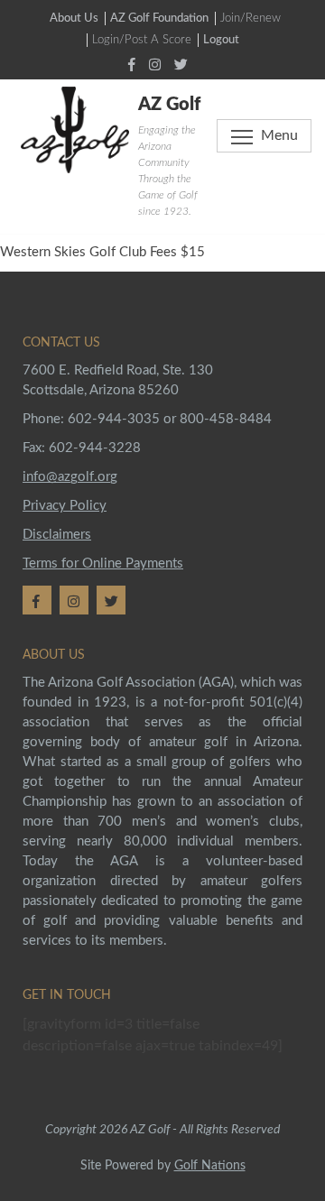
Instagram (159, 63)
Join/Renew (250, 18)
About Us (74, 18)
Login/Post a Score (141, 40)
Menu (279, 135)
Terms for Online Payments (103, 563)
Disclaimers (57, 534)
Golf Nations (210, 1165)
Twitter (186, 63)
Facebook (133, 63)
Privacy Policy (65, 506)
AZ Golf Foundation (159, 18)
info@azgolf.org (70, 477)
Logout (221, 40)
